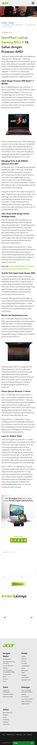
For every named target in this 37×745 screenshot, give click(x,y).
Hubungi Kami (25, 703)
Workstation (24, 670)
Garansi (23, 694)
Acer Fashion (25, 677)
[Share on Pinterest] (22, 540)
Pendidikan (6, 719)
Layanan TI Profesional (6, 691)
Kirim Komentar (18, 584)
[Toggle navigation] (33, 3)
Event (4, 676)
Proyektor (24, 663)
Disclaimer (29, 734)
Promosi (5, 679)
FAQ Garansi (25, 696)
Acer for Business (8, 665)
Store (4, 681)
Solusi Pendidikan (8, 694)
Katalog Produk (25, 680)
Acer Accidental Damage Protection (27, 691)
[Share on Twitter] (15, 540)
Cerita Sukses (7, 674)
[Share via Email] (18, 540)
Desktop (23, 659)
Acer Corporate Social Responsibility (9, 671)
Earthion (5, 668)
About (3, 734)
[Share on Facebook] (11, 540)
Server (23, 668)
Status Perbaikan (26, 701)
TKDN (23, 673)
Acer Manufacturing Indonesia (9, 662)
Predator (11, 23)
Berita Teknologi (7, 712)
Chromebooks (25, 666)
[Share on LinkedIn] (25, 540)
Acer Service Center (27, 699)
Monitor (23, 661)
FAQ (24, 734)
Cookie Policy (19, 734)
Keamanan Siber (8, 696)
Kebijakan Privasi (10, 734)
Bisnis (4, 717)
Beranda (4, 23)
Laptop (23, 656)
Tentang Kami (7, 659)
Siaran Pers (6, 724)
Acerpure (24, 675)
